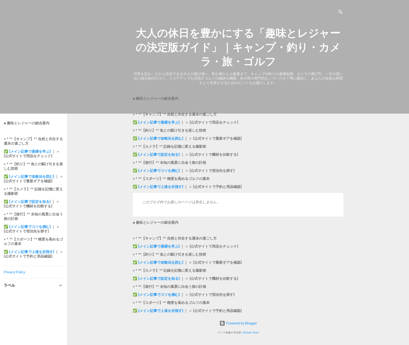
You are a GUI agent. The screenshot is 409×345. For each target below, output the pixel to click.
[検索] (340, 13)
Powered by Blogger (241, 323)
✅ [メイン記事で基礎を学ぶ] (157, 122)
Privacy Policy (14, 272)
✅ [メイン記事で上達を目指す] (158, 187)
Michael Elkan (251, 332)
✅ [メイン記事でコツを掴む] (156, 170)
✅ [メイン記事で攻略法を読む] (158, 138)
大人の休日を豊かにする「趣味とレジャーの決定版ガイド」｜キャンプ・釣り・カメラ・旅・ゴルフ (238, 47)
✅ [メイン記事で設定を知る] (156, 154)
